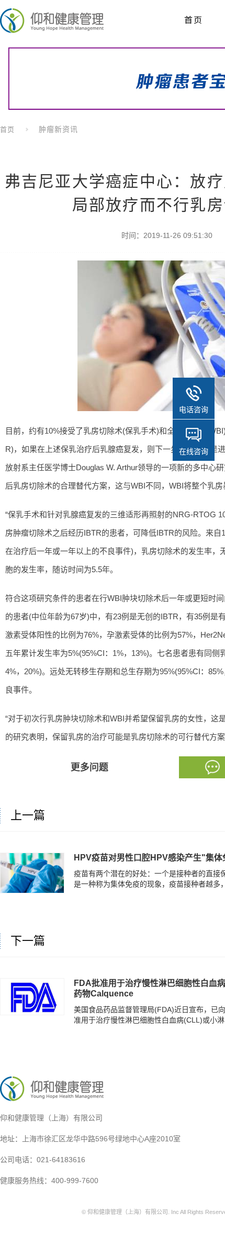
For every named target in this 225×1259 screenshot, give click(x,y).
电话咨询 (193, 409)
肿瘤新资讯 (58, 129)
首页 (7, 129)
